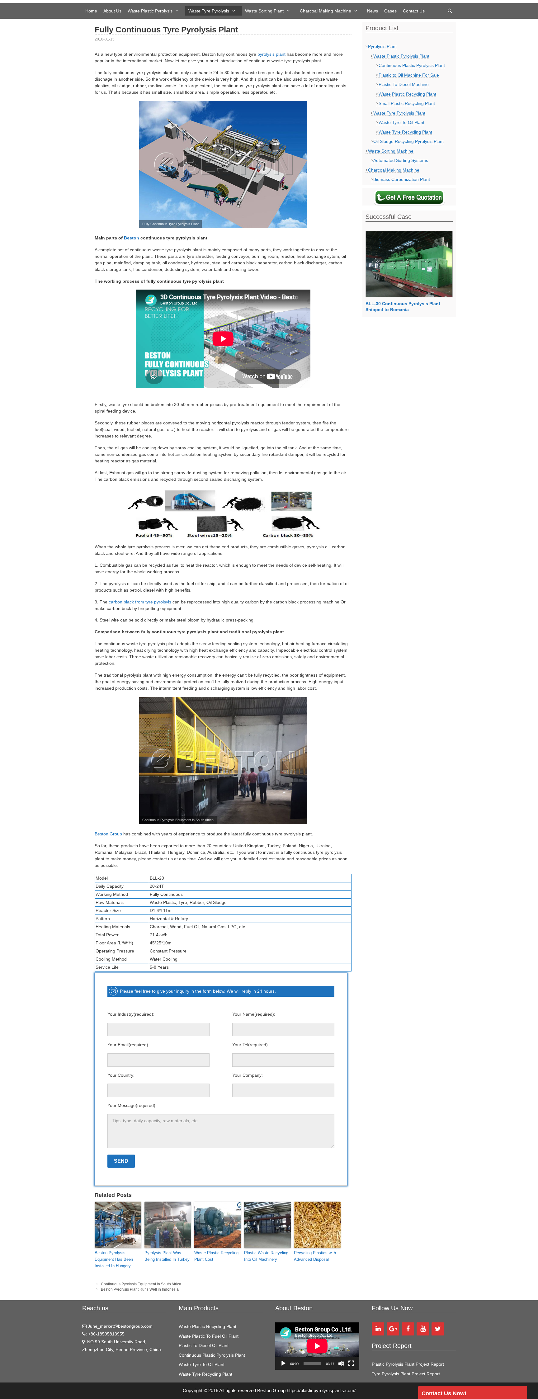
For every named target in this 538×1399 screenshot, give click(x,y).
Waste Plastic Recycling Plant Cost (216, 1256)
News (372, 10)
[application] (317, 1346)
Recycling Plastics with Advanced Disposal (315, 1256)
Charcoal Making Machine (325, 10)
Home (91, 10)
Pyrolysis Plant (382, 46)
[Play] (283, 1363)
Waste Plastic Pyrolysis (150, 10)
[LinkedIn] (378, 1328)
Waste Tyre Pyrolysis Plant (399, 113)
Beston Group (108, 833)
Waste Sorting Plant (264, 10)
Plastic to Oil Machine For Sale (409, 75)
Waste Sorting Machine (390, 151)
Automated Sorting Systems (400, 160)
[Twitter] (438, 1328)
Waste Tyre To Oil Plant (401, 122)
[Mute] (341, 1363)
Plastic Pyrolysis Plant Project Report (408, 1364)
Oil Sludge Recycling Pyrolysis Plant (408, 141)
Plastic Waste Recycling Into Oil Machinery (266, 1256)
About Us (112, 10)
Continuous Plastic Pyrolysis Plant (412, 65)
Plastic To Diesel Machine (404, 84)
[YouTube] (423, 1328)
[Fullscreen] (351, 1363)
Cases (390, 10)
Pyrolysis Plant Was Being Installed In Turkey (167, 1256)
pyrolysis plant (271, 54)
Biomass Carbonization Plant (401, 179)
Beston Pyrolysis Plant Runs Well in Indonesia (140, 1289)
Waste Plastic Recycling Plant (407, 94)
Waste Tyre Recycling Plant (405, 132)
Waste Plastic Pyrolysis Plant (401, 56)
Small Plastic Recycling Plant (407, 103)
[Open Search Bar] (450, 11)
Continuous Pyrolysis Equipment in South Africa (141, 1284)
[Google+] (393, 1328)
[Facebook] (408, 1328)
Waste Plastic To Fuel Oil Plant (208, 1336)
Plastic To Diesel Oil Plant (204, 1345)
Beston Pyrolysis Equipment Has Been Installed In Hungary (114, 1259)
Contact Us (414, 10)
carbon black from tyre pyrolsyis (140, 601)
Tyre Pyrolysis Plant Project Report (406, 1373)
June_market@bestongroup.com (120, 1326)
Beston (131, 237)
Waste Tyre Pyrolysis (208, 10)
